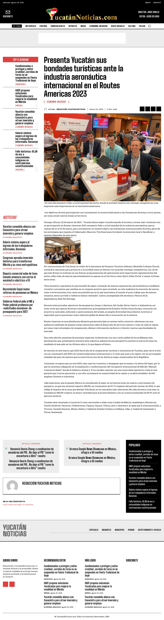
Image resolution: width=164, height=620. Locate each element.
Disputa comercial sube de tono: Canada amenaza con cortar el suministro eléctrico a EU (20, 277)
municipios (20, 84)
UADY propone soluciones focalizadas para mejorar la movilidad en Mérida (26, 96)
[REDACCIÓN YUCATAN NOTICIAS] (46, 109)
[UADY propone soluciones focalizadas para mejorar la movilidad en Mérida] (8, 93)
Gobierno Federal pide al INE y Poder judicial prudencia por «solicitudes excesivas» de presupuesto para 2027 (18, 306)
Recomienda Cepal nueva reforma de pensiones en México (20, 290)
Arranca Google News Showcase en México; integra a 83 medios (92, 459)
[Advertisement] (82, 38)
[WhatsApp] (158, 109)
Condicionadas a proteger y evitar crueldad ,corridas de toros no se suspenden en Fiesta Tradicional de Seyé (26, 73)
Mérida (19, 106)
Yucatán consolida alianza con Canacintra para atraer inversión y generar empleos (25, 117)
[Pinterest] (153, 109)
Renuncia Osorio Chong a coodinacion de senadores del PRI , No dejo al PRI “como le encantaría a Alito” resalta (31, 464)
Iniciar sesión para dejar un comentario (18, 505)
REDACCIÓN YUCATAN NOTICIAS (71, 109)
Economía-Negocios (24, 127)
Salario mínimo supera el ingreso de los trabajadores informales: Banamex (26, 137)
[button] (149, 26)
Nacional (19, 170)
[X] (147, 109)
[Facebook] (142, 109)
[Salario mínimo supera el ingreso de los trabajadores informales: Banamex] (8, 136)
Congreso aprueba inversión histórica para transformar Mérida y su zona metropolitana (20, 261)
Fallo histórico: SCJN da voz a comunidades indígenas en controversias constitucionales (26, 159)
